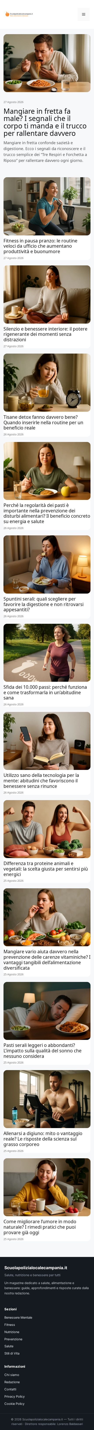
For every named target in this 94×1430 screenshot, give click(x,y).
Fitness (9, 1325)
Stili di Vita (11, 1353)
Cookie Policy (14, 1404)
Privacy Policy (14, 1396)
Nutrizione (11, 1332)
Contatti (10, 1389)
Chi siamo (11, 1375)
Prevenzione (13, 1339)
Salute (8, 1346)
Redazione (12, 1382)
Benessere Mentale (18, 1318)
